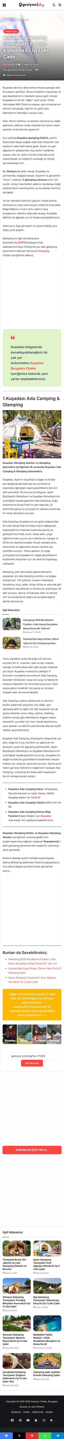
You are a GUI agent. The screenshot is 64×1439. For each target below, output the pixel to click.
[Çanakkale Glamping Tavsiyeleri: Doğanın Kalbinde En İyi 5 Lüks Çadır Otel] (17, 1361)
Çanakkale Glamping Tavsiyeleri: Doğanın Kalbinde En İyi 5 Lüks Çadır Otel (15, 1377)
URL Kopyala (32, 1063)
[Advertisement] (32, 293)
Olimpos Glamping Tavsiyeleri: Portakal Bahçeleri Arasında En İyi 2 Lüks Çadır (16, 1302)
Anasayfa (10, 19)
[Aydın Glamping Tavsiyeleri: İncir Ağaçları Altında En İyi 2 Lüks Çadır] (47, 1248)
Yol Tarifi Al (33, 797)
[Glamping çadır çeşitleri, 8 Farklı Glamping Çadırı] (47, 1361)
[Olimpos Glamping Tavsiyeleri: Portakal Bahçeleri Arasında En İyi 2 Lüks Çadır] (17, 1286)
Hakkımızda (37, 1412)
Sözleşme (16, 1412)
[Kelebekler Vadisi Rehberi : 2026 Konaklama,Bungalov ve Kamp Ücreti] (47, 1323)
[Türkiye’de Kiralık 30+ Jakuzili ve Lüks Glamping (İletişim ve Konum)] (17, 1248)
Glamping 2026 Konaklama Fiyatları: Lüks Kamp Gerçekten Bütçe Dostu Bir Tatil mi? (40, 624)
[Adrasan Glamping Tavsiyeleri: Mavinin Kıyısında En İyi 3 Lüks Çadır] (17, 1323)
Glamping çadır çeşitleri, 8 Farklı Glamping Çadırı (47, 1374)
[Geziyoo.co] (32, 4)
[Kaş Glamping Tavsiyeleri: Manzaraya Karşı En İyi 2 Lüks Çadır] (47, 1286)
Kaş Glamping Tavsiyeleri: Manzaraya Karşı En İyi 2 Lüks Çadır (46, 1300)
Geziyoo (11, 64)
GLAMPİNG (20, 242)
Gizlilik (26, 1412)
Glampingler (23, 19)
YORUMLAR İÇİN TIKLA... (32, 1150)
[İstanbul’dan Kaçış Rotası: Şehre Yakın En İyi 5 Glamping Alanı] (12, 643)
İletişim (49, 1412)
